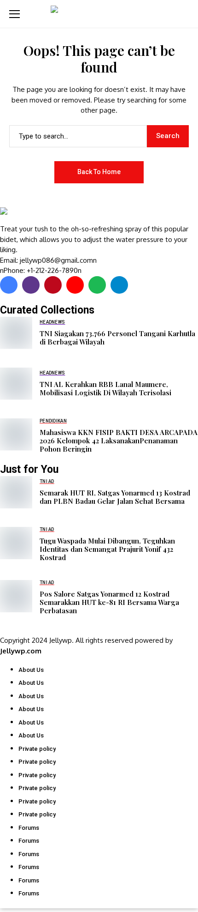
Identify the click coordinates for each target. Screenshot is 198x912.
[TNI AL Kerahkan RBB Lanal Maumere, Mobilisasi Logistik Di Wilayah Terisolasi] (16, 384)
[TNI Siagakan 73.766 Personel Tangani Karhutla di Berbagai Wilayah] (16, 333)
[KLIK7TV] (48, 215)
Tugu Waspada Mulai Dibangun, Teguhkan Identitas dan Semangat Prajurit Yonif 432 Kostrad (107, 549)
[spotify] (97, 285)
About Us (31, 669)
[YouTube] (75, 285)
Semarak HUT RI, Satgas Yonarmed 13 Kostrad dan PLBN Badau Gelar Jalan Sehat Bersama (115, 497)
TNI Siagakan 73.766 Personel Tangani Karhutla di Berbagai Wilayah (117, 337)
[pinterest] (53, 285)
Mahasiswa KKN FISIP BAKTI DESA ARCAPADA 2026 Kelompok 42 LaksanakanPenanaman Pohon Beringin (119, 440)
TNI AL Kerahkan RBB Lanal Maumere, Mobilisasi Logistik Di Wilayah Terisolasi (105, 388)
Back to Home (99, 171)
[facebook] (8, 285)
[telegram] (119, 285)
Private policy (37, 748)
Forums (28, 827)
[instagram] (31, 285)
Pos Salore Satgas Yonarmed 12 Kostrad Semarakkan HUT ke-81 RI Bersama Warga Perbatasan (109, 602)
